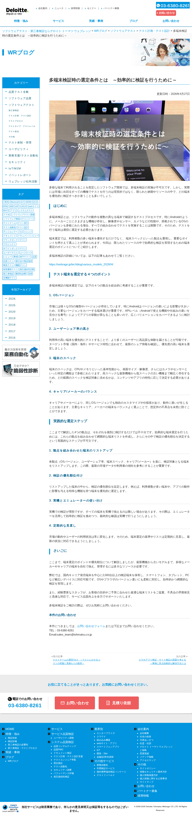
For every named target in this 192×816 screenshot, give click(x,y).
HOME (10, 729)
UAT (17, 206)
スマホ (6, 214)
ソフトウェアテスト (21, 105)
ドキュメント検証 (63, 753)
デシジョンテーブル (12, 231)
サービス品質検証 (62, 733)
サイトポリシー (148, 768)
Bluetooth (15, 202)
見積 (30, 274)
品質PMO (58, 749)
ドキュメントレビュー (28, 235)
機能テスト (21, 265)
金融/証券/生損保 (105, 757)
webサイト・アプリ (107, 743)
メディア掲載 (146, 757)
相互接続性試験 (27, 269)
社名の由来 (145, 736)
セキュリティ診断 (63, 770)
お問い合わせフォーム (91, 626)
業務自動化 (102, 765)
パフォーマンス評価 (64, 773)
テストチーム (9, 223)
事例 (16, 257)
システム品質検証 (62, 742)
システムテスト (25, 210)
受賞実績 (144, 753)
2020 (12, 311)
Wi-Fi (5, 210)
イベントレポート (20, 175)
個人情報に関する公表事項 (153, 778)
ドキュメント (9, 235)
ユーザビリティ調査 (64, 738)
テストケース (28, 219)
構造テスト (8, 265)
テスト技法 (14, 131)
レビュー (7, 257)
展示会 (19, 261)
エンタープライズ (106, 733)
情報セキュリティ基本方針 (153, 771)
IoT (22, 202)
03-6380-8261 (25, 705)
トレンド (28, 231)
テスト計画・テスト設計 (20, 116)
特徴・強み (21, 20)
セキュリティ (17, 162)
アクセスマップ (148, 760)
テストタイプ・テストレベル (22, 126)
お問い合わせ (171, 20)
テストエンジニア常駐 (65, 759)
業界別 (98, 729)
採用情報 (75, 8)
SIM (11, 206)
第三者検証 (14, 110)
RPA (5, 206)
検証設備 (12, 741)
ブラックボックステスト (14, 240)
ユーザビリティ (19, 149)
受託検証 (58, 763)
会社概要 (144, 733)
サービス (58, 20)
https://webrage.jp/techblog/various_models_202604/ (81, 264)
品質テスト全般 (19, 92)
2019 (12, 318)
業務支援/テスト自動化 (23, 155)
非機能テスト (9, 278)
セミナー (91, 8)
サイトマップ (146, 782)
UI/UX (23, 206)
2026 (12, 298)
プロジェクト (9, 244)
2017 (12, 331)
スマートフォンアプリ (108, 746)
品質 (34, 257)
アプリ (13, 210)
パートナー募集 (111, 8)
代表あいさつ (146, 740)
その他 (12, 137)
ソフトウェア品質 (20, 98)
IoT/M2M (15, 168)
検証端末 (28, 261)
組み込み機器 (103, 740)
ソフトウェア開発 (11, 219)
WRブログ (13, 761)
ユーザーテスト (10, 252)
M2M (28, 202)
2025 (12, 305)
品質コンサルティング (65, 746)
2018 (12, 324)
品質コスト (8, 261)
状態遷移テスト (10, 269)
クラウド (101, 736)
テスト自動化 (9, 227)
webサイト (33, 206)
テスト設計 (23, 227)
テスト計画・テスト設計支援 (68, 756)
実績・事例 (96, 20)
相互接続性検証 (61, 776)
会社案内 (42, 8)
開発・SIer (102, 753)
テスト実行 (23, 223)
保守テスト (25, 257)
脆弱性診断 (21, 274)
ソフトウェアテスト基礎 (23, 214)
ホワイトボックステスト (14, 248)
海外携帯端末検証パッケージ (111, 771)
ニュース (59, 8)
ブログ (133, 20)
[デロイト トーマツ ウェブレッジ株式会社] (17, 9)
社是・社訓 (145, 743)
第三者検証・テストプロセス (22, 748)
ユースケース (26, 252)
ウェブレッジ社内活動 (23, 181)
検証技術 (12, 738)
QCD (35, 202)
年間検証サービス (106, 768)
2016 (12, 337)
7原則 (6, 202)
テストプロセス (16, 121)
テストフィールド (106, 775)
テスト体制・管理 (20, 142)
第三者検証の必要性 (18, 744)
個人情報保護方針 (149, 775)
